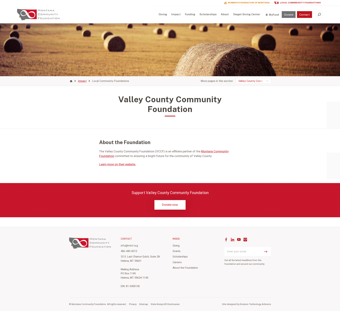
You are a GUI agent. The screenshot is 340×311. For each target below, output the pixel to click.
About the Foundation (185, 268)
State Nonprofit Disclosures (165, 304)
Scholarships (208, 14)
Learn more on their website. (117, 164)
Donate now (170, 205)
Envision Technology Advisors (255, 304)
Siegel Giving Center (246, 14)
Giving (163, 14)
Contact (304, 14)
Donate (288, 14)
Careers (177, 262)
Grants (176, 251)
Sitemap (143, 304)
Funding (190, 14)
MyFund (274, 14)
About (225, 14)
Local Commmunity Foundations (300, 3)
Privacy (133, 304)
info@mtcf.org (129, 246)
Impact (176, 14)
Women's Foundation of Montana (249, 3)
